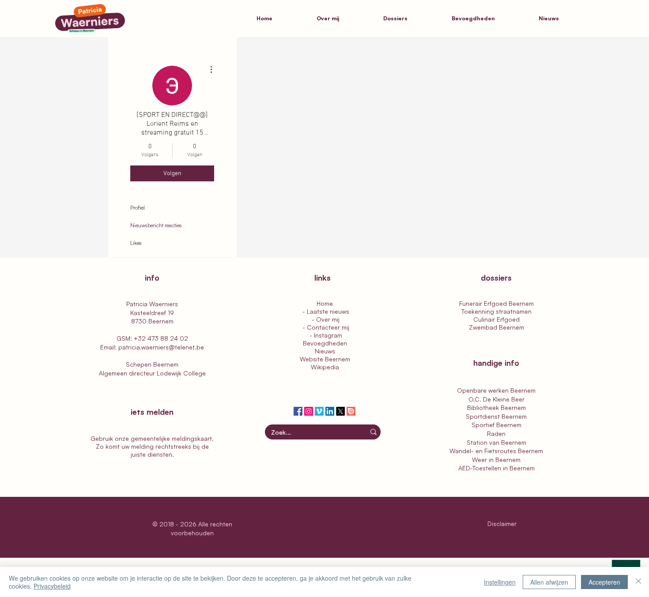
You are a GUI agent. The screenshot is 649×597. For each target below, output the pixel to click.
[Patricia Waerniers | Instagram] (308, 411)
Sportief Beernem (496, 424)
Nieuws (325, 351)
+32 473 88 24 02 (161, 338)
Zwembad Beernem (496, 327)
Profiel (137, 207)
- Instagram (325, 335)
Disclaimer (502, 523)
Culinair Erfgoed (496, 319)
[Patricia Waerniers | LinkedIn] (329, 411)
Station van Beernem (496, 442)
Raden (496, 433)
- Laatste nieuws (325, 311)
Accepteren (604, 582)
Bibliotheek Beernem (496, 407)
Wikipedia (325, 367)
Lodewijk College (181, 373)
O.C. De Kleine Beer (496, 399)
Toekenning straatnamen (496, 311)
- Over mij (325, 319)
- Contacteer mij (325, 327)
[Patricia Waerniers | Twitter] (340, 411)
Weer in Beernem (496, 459)
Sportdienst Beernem (496, 416)
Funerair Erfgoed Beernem (496, 303)
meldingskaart (192, 438)
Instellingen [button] (500, 582)
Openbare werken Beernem (496, 390)
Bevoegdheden (325, 343)
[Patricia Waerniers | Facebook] (298, 411)
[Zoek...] (373, 431)
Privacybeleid (52, 586)
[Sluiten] (638, 582)
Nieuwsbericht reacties (156, 225)
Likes (136, 243)
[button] (411, 18)
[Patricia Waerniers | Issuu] (351, 411)
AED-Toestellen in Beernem (496, 468)
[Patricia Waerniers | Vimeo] (319, 411)
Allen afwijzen (549, 582)
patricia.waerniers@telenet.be (161, 347)
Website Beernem (325, 359)
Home (325, 303)
